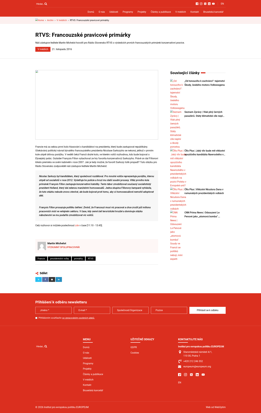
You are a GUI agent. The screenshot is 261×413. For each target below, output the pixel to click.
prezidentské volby (59, 258)
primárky (78, 258)
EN (222, 3)
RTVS (90, 258)
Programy (128, 11)
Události (113, 11)
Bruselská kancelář (213, 11)
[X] (38, 279)
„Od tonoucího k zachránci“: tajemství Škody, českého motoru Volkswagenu (204, 83)
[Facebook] (45, 279)
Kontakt (194, 11)
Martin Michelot (56, 243)
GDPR (133, 347)
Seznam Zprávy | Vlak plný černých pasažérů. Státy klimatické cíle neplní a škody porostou (204, 114)
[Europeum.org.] (39, 20)
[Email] (52, 279)
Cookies (134, 352)
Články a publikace (161, 11)
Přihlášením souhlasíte (67, 318)
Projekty (142, 11)
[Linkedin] (59, 279)
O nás (102, 11)
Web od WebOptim (216, 407)
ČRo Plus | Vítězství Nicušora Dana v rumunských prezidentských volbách (204, 191)
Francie (41, 258)
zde (77, 225)
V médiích (180, 11)
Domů (91, 11)
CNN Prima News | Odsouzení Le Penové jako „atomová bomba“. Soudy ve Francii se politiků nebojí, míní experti (203, 214)
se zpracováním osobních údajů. (78, 318)
